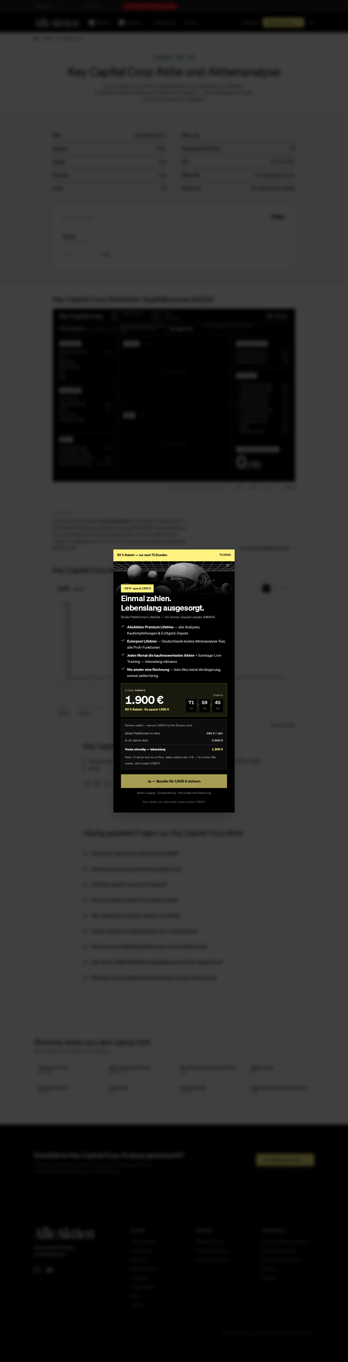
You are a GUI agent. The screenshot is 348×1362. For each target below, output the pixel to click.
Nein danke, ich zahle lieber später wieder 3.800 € (174, 802)
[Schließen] (227, 565)
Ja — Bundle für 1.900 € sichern (174, 781)
